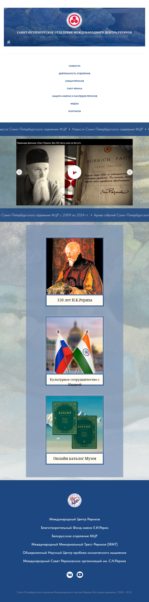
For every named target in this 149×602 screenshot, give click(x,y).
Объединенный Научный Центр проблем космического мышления (74, 553)
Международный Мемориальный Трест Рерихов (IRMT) (74, 544)
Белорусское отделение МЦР (74, 536)
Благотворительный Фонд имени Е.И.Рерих (74, 528)
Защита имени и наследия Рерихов (74, 96)
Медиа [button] (74, 103)
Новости (74, 66)
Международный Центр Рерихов (74, 519)
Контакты (74, 111)
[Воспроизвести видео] (74, 172)
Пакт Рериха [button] (74, 88)
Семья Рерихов (74, 81)
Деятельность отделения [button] (74, 73)
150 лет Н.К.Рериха (74, 300)
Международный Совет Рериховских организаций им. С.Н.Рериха (74, 561)
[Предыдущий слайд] (19, 172)
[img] (70, 575)
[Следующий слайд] (130, 172)
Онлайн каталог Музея (74, 458)
